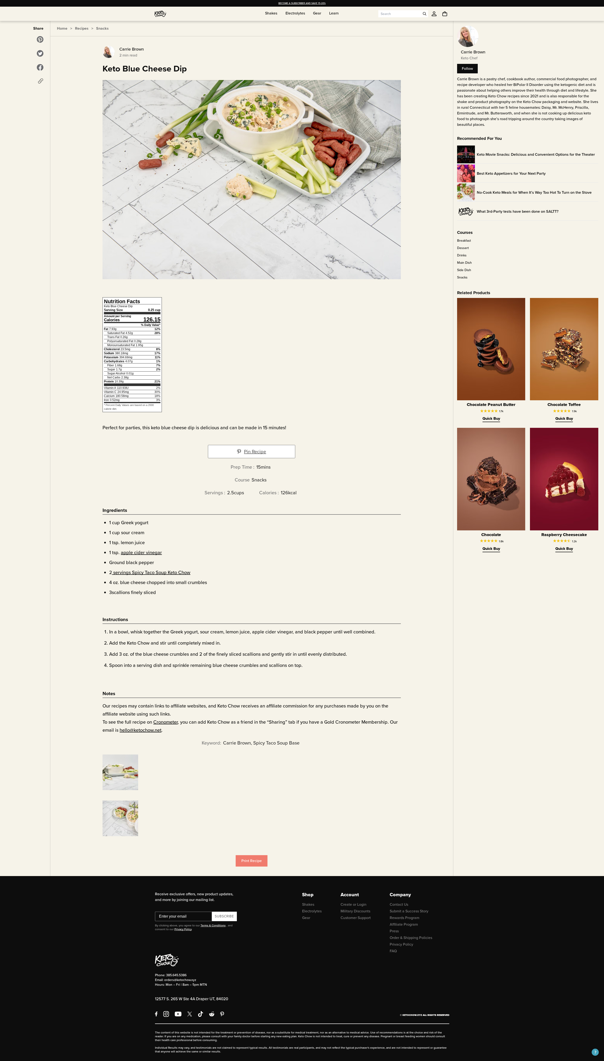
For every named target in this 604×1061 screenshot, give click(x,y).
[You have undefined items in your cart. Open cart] (444, 14)
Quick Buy (491, 418)
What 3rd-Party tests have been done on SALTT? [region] (517, 211)
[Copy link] (40, 81)
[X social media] (189, 1014)
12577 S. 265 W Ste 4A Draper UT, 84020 (191, 999)
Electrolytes (312, 911)
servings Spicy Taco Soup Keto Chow (151, 572)
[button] (595, 1052)
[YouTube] (178, 1014)
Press (394, 931)
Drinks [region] (462, 255)
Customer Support (356, 917)
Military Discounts (355, 911)
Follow (467, 68)
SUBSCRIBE (224, 916)
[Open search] (424, 13)
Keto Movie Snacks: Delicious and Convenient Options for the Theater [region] (536, 154)
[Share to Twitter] (40, 53)
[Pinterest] (222, 1014)
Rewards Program (404, 917)
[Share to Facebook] (40, 67)
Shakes (308, 904)
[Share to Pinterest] (40, 39)
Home (62, 28)
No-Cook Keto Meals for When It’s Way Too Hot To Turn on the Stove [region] (534, 192)
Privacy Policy (183, 929)
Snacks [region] (462, 277)
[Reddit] (212, 1014)
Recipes (82, 28)
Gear (306, 917)
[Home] (160, 14)
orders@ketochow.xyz (180, 979)
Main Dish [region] (464, 262)
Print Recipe (251, 860)
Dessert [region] (463, 248)
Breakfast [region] (464, 240)
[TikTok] (200, 1014)
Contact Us (399, 904)
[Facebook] (156, 1014)
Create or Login (353, 904)
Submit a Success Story (409, 911)
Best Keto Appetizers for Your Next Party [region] (511, 173)
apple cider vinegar (141, 552)
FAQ (393, 951)
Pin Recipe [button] (255, 451)
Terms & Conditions (213, 925)
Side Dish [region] (464, 270)
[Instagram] (166, 1014)
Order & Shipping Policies (411, 937)
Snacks (102, 28)
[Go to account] (434, 14)
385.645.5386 (176, 975)
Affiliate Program (404, 924)
